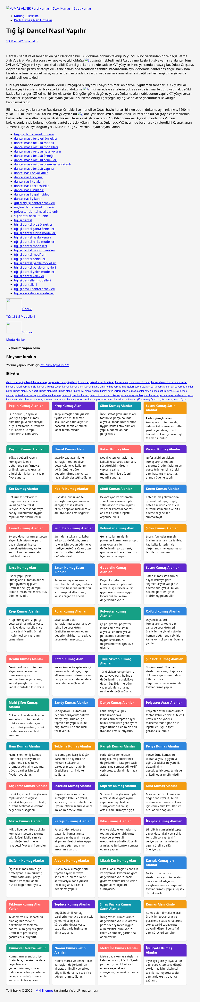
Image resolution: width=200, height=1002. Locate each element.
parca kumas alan (160, 386)
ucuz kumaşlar (151, 395)
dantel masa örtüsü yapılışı (34, 168)
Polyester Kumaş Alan (117, 528)
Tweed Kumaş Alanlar (26, 528)
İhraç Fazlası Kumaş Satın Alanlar (116, 906)
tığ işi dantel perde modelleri (35, 263)
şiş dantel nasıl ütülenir (31, 216)
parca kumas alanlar (182, 386)
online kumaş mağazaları (120, 386)
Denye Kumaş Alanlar (117, 702)
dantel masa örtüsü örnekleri (35, 160)
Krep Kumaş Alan (67, 406)
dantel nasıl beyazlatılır (31, 173)
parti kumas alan (42, 391)
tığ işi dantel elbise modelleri (35, 233)
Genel (30, 41)
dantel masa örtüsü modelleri (36, 147)
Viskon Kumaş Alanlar (163, 449)
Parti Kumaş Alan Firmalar (33, 20)
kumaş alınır (77, 386)
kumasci (41, 386)
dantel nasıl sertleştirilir (31, 186)
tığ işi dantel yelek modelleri (34, 272)
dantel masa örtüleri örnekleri (36, 138)
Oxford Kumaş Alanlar (163, 611)
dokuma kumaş (38, 382)
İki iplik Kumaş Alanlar (164, 821)
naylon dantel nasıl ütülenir (34, 207)
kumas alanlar (159, 382)
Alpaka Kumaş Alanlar (71, 860)
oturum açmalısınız (54, 365)
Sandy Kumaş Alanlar (71, 702)
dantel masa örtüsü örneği (34, 156)
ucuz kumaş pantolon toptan (45, 399)
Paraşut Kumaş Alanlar (72, 821)
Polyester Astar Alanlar (164, 702)
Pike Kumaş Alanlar (115, 821)
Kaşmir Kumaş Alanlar (26, 449)
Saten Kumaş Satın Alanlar (161, 408)
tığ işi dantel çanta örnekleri (34, 229)
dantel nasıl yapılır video (32, 194)
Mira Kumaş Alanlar (161, 786)
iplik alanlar (82, 382)
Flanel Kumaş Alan (69, 449)
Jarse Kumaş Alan (22, 567)
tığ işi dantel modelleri (30, 246)
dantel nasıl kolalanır (29, 181)
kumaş (66, 386)
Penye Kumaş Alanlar (162, 746)
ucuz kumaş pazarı (72, 399)
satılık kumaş (167, 391)
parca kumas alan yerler (19, 391)
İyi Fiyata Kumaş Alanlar (159, 950)
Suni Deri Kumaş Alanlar (73, 528)
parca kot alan (142, 386)
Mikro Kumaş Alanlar (25, 821)
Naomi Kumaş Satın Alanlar (70, 950)
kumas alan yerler (177, 382)
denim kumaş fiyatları (18, 382)
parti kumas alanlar (62, 391)
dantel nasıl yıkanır (28, 198)
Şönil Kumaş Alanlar (116, 489)
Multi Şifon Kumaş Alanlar (23, 704)
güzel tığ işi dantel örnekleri (34, 203)
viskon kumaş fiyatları (124, 399)
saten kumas (152, 391)
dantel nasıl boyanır (28, 177)
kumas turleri (54, 386)
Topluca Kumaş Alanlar (72, 904)
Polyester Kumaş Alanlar (113, 613)
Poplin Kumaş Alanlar (26, 406)
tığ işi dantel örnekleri (30, 259)
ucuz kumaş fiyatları (132, 395)
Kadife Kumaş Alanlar (71, 489)
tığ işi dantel (23, 220)
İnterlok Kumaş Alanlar (72, 786)
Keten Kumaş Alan (114, 449)
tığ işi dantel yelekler (29, 276)
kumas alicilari (14, 386)
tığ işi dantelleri (25, 284)
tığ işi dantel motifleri (30, 254)
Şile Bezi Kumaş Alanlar (164, 659)
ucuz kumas (113, 395)
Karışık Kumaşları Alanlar (160, 862)
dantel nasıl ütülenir (29, 190)
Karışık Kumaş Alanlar (117, 746)
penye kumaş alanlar (132, 391)
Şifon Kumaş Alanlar (116, 406)
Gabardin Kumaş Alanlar (113, 569)
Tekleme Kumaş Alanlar (72, 746)
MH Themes (44, 990)
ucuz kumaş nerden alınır (174, 395)
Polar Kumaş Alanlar (70, 611)
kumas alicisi (30, 386)
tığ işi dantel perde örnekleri (35, 267)
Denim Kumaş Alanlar (26, 659)
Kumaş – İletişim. (26, 16)
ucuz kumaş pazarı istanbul (97, 399)
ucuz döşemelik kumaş (49, 395)
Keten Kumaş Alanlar (162, 489)
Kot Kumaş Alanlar (23, 489)
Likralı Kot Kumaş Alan (118, 860)
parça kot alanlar (83, 391)
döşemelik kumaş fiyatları (62, 382)
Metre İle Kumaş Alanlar (119, 948)
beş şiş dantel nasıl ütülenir (34, 134)
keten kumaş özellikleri (102, 382)
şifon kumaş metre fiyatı (173, 399)
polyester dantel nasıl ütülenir (36, 211)
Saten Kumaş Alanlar (162, 567)
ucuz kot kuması (80, 395)
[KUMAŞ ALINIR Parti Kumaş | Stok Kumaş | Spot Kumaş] (49, 8)
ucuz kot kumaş (98, 395)
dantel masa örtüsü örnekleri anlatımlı (42, 164)
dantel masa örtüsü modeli (34, 143)
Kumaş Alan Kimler (161, 904)
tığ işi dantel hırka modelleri (34, 241)
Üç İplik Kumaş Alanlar (27, 860)
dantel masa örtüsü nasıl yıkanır (37, 151)
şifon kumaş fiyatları (148, 399)
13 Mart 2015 (16, 41)
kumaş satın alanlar (95, 386)
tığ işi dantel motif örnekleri (34, 250)
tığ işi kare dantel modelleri (34, 293)
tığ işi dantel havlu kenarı (32, 237)
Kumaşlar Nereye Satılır (27, 948)
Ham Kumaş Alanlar (24, 746)
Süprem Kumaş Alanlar (118, 786)
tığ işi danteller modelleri (32, 280)
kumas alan (121, 382)
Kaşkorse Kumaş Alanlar (28, 786)
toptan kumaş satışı (25, 395)
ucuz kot (66, 395)
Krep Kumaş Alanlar (24, 611)
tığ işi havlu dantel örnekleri (34, 289)
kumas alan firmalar (139, 382)
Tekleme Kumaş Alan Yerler (25, 906)
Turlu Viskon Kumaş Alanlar (115, 661)
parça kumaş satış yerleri (107, 391)
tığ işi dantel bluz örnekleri (33, 224)
